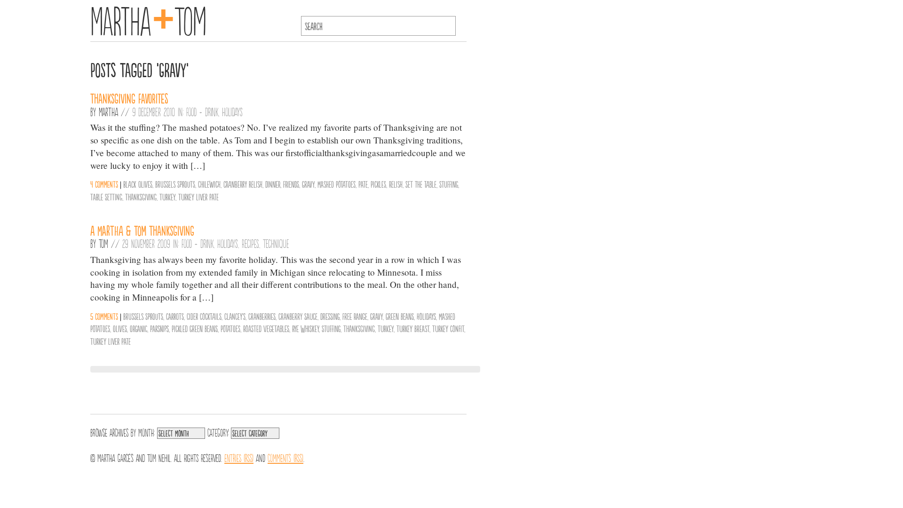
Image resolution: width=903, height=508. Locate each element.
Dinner (272, 184)
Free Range (354, 316)
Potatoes (230, 328)
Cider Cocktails (204, 316)
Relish (396, 184)
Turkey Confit (448, 328)
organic (138, 328)
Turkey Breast (412, 328)
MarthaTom (148, 19)
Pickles (378, 184)
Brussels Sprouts (175, 184)
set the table (420, 184)
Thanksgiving (141, 196)
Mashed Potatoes (336, 184)
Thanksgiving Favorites (129, 97)
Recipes (250, 243)
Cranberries (262, 316)
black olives (137, 184)
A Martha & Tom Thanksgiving (142, 230)
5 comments (104, 316)
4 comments (104, 184)
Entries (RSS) (238, 457)
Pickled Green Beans (195, 328)
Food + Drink (202, 111)
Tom (103, 243)
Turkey (167, 196)
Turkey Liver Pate (198, 196)
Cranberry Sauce (297, 316)
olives (120, 328)
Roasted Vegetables (266, 328)
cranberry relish (242, 184)
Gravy (308, 184)
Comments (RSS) (285, 457)
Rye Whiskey (305, 328)
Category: (218, 432)
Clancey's (235, 316)
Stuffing (448, 184)
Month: (146, 432)
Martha (108, 111)
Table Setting (106, 196)
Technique (276, 243)
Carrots (175, 316)
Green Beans (400, 316)
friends (291, 184)
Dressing (330, 316)
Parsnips (159, 328)
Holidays (232, 111)
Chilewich (209, 184)
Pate (363, 184)
